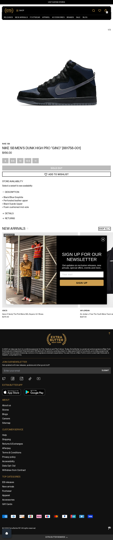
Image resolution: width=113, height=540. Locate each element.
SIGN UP (81, 283)
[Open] (6, 533)
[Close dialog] (103, 239)
